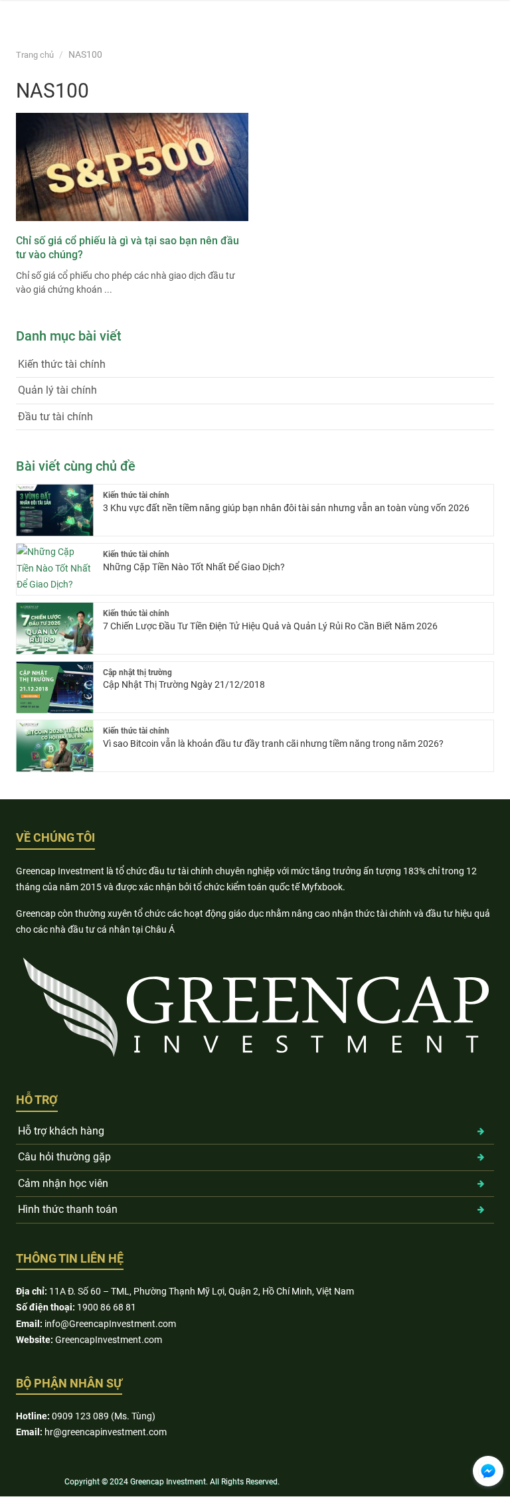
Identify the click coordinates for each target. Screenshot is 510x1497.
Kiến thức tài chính (62, 364)
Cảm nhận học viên (63, 1183)
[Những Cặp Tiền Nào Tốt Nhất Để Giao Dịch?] (55, 569)
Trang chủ (35, 55)
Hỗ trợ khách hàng (61, 1131)
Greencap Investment (168, 1481)
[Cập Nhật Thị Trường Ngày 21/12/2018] (55, 687)
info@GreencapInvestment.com (110, 1323)
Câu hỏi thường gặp (64, 1156)
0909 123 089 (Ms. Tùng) (103, 1416)
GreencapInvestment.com (108, 1339)
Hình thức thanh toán (68, 1209)
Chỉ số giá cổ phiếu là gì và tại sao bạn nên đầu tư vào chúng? (127, 247)
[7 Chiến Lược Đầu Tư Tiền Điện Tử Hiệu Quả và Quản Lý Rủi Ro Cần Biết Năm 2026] (55, 628)
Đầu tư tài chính (55, 416)
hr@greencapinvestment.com (105, 1432)
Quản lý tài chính (57, 390)
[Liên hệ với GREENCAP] (488, 1471)
